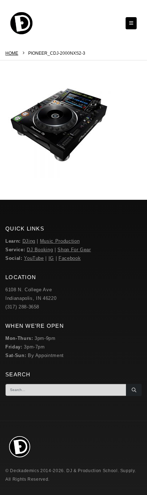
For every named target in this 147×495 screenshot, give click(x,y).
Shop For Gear (74, 249)
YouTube (34, 258)
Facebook (70, 258)
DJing (28, 241)
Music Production (60, 241)
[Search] (134, 390)
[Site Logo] (21, 23)
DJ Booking (40, 249)
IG (51, 258)
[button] (131, 23)
